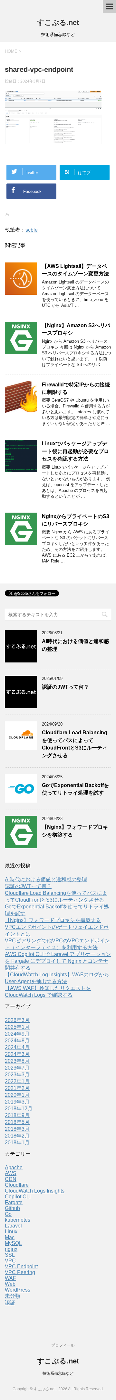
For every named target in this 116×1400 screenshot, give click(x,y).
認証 (10, 1303)
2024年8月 (17, 1040)
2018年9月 (17, 1115)
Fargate (14, 1202)
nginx (11, 1249)
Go (8, 1214)
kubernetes (17, 1220)
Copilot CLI (18, 1196)
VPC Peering (20, 1272)
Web (10, 1284)
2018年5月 (17, 1122)
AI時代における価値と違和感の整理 (46, 879)
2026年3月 (17, 1020)
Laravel (13, 1225)
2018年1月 (17, 1142)
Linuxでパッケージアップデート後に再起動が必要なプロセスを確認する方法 (75, 451)
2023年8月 (17, 1061)
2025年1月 (17, 1027)
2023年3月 (17, 1074)
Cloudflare (17, 1185)
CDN (10, 1179)
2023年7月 (17, 1068)
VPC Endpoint (21, 1266)
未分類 (12, 1296)
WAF (10, 1278)
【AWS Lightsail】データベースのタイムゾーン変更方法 (75, 269)
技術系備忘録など (58, 1373)
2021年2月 (17, 1088)
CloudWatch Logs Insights (34, 1191)
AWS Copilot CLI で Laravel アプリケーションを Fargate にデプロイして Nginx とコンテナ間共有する (58, 961)
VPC (10, 1260)
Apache (14, 1167)
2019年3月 (17, 1102)
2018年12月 (19, 1108)
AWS (10, 1173)
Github (12, 1208)
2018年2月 (17, 1136)
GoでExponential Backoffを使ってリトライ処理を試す (75, 789)
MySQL (13, 1243)
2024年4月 (17, 1047)
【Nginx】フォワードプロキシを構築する (53, 920)
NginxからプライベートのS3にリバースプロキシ (75, 520)
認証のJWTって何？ (65, 687)
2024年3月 (17, 1054)
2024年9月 (17, 1034)
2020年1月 (17, 1095)
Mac (10, 1237)
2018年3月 (17, 1129)
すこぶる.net (58, 22)
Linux (11, 1231)
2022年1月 (17, 1081)
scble (31, 230)
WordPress (17, 1290)
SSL (10, 1255)
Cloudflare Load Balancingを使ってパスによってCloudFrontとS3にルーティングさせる (74, 744)
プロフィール (62, 1345)
